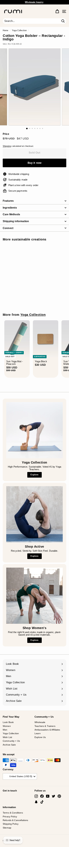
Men (5, 729)
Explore (34, 474)
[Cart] (57, 11)
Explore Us (40, 737)
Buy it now (35, 162)
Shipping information (16, 221)
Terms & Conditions (13, 812)
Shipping (7, 146)
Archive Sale (9, 744)
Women (7, 726)
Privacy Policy (10, 816)
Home (5, 30)
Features (8, 200)
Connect (8, 228)
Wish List (7, 737)
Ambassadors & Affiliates (47, 729)
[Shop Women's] (34, 596)
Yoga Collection (19, 30)
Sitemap (7, 827)
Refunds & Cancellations (15, 820)
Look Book (8, 722)
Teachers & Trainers (44, 726)
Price (6, 134)
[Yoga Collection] (34, 430)
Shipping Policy (10, 824)
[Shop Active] (34, 514)
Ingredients (10, 207)
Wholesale (39, 722)
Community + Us (11, 741)
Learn (37, 733)
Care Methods (11, 214)
